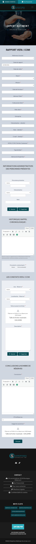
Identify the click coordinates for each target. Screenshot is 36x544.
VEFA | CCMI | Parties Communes (18, 143)
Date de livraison (18, 89)
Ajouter (13, 209)
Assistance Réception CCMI (25, 507)
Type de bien (18, 150)
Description (18, 326)
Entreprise (18, 116)
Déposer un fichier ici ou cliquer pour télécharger (18, 314)
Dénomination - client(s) (18, 123)
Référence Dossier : (18, 55)
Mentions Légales (19, 489)
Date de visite (18, 69)
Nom (18, 199)
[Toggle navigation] (31, 7)
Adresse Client (18, 96)
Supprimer (24, 209)
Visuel (27, 228)
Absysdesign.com (26, 541)
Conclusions (18, 374)
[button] (6, 231)
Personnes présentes (18, 180)
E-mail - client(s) (18, 136)
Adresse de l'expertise (18, 156)
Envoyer (18, 441)
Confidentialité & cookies (19, 492)
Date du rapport (18, 62)
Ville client (18, 109)
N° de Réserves (18, 417)
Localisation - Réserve (18, 296)
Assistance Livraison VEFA (11, 507)
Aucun (13, 267)
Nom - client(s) (18, 130)
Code (32, 228)
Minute (18, 82)
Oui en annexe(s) (21, 267)
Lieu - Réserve (18, 287)
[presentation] (6, 231)
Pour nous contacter (19, 486)
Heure (18, 76)
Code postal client (18, 103)
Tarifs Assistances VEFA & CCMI (18, 515)
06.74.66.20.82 (19, 483)
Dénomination (18, 190)
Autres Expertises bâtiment (18, 511)
